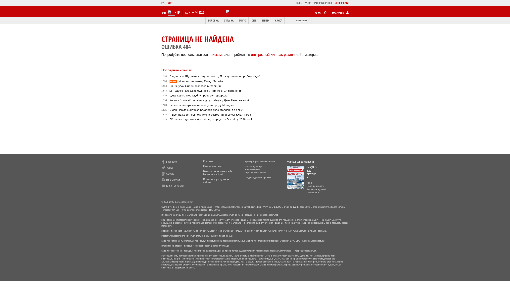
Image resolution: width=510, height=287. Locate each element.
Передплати (313, 192)
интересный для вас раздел (273, 55)
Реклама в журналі (316, 189)
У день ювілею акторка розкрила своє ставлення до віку (206, 109)
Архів (309, 183)
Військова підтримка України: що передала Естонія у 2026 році (211, 119)
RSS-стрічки (173, 179)
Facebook (171, 161)
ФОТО (308, 3)
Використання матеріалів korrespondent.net (217, 173)
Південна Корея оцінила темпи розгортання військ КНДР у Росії (211, 114)
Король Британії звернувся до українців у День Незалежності (209, 100)
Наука (278, 20)
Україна (228, 20)
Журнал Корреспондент (300, 161)
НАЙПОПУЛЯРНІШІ (323, 3)
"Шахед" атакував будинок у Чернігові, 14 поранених (208, 90)
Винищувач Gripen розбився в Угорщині (195, 85)
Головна (213, 20)
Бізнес (265, 20)
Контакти (208, 161)
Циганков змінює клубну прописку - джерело (199, 95)
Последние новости (176, 70)
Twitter (169, 167)
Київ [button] (164, 12)
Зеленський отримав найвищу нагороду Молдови (202, 105)
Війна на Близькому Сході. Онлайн (196, 81)
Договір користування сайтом (260, 161)
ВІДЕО (299, 3)
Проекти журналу (315, 186)
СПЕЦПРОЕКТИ (342, 3)
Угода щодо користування (258, 177)
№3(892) (312, 167)
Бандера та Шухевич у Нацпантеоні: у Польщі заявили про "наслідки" (215, 76)
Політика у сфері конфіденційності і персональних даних (255, 169)
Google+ (171, 173)
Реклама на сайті (213, 166)
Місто (242, 20)
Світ (254, 20)
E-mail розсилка (175, 185)
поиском (215, 55)
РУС (163, 3)
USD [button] (187, 12)
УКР (170, 3)
